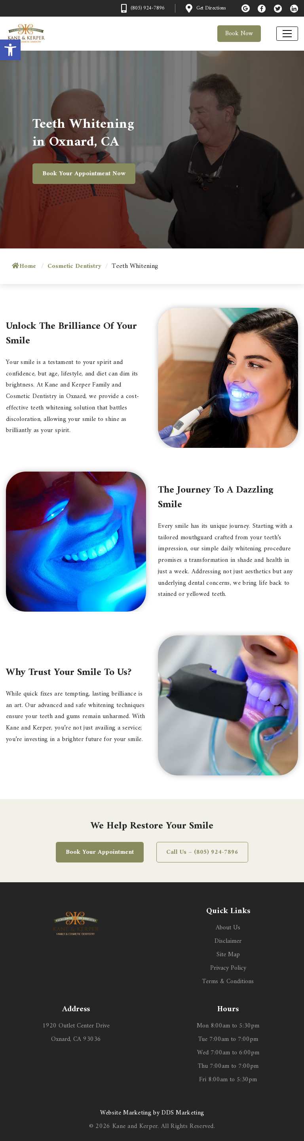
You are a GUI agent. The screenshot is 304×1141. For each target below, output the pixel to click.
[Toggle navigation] (287, 34)
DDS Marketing (183, 1112)
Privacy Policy (228, 968)
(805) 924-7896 (148, 8)
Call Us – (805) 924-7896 (202, 852)
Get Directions (211, 8)
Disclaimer (228, 941)
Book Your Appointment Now (83, 173)
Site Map (228, 954)
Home (27, 266)
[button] (10, 50)
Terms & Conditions (228, 981)
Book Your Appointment (100, 852)
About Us (228, 927)
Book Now (239, 33)
